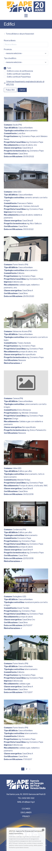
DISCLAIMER (26, 813)
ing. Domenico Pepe (27, 136)
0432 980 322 (28, 798)
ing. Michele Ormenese (28, 413)
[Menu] (26, 15)
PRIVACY (26, 816)
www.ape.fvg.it (21, 836)
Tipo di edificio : (10, 58)
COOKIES (26, 809)
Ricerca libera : (10, 41)
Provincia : (8, 49)
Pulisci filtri (10, 90)
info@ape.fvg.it (28, 802)
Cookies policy (28, 845)
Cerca (22, 90)
